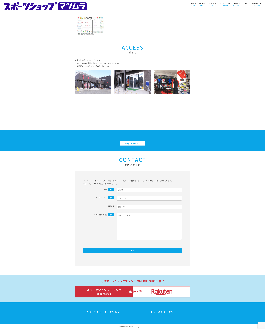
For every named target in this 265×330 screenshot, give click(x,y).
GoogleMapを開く (132, 143)
